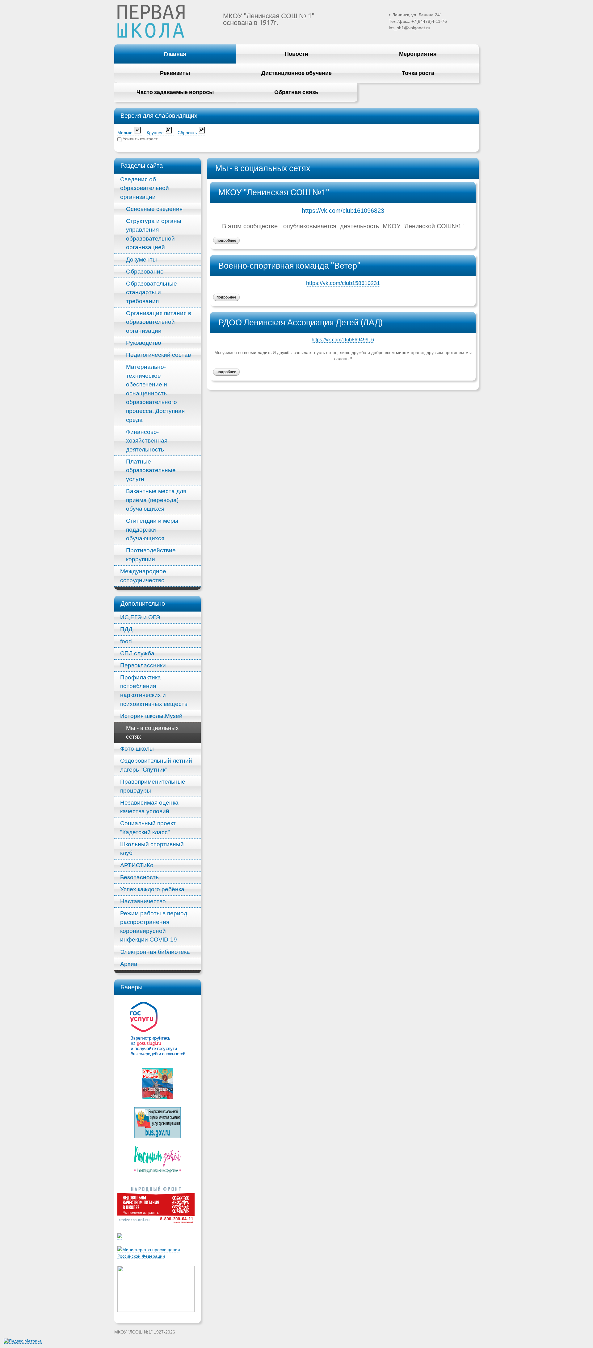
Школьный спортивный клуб (152, 848)
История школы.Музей (151, 716)
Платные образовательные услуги (151, 470)
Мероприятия (418, 54)
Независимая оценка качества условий (149, 807)
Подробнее (224, 240)
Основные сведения (154, 209)
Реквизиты (175, 73)
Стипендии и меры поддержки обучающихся (152, 529)
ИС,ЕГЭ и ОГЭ (140, 617)
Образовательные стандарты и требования (151, 292)
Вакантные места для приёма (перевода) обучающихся (156, 500)
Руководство (143, 343)
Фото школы (137, 748)
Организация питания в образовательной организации (158, 322)
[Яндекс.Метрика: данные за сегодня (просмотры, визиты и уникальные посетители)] (23, 1341)
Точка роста (418, 73)
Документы (141, 259)
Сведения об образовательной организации (144, 188)
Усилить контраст (140, 139)
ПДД (126, 629)
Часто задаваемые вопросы (175, 92)
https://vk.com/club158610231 (343, 283)
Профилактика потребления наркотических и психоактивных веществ (153, 690)
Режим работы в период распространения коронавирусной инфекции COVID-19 (153, 926)
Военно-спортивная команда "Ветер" (289, 265)
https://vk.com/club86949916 (343, 339)
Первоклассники (143, 665)
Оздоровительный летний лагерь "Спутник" (156, 765)
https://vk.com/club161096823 (343, 210)
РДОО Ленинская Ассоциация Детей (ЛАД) (300, 322)
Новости (296, 54)
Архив (128, 964)
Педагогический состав (158, 355)
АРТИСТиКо (137, 865)
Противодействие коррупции (151, 555)
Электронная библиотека (155, 952)
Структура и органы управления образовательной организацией (153, 234)
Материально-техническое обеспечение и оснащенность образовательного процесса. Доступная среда (155, 393)
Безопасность (139, 877)
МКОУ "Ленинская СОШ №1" (273, 192)
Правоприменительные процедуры (152, 786)
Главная (175, 54)
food (126, 641)
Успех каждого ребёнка (152, 889)
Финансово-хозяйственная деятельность (146, 441)
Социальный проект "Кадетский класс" (148, 827)
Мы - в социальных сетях (152, 732)
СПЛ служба (137, 653)
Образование (145, 271)
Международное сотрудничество (143, 575)
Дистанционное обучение (296, 73)
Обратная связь (296, 92)
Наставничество (143, 901)
